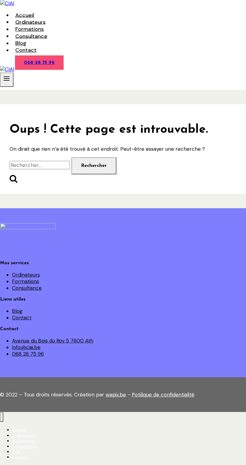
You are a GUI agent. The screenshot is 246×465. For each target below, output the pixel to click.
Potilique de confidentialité (163, 394)
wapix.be (116, 394)
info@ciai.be (26, 347)
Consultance (31, 36)
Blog (20, 43)
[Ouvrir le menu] (7, 80)
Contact (26, 50)
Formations (29, 29)
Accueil (24, 15)
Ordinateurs (30, 21)
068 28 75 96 (39, 62)
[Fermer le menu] (1, 417)
